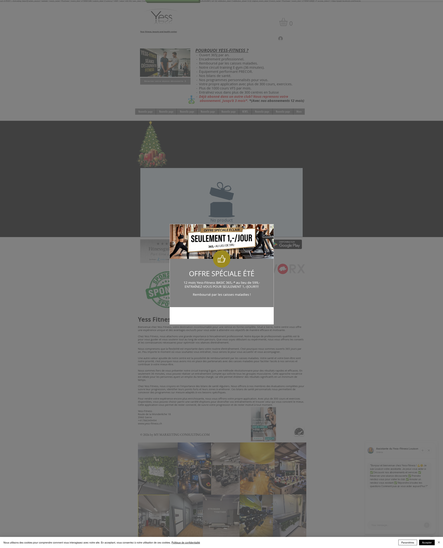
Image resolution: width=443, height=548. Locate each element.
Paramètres (407, 542)
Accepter (427, 542)
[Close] (439, 542)
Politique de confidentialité (185, 542)
